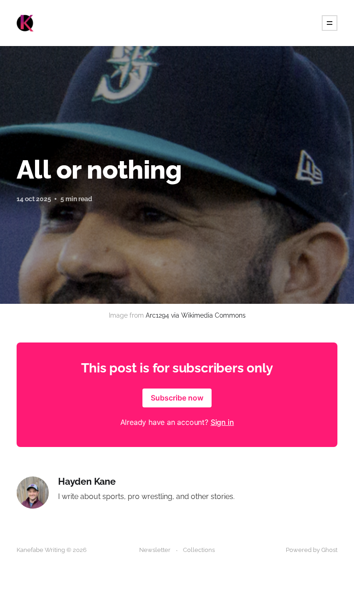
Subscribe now (177, 397)
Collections (199, 549)
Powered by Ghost (311, 549)
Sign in (222, 422)
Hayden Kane (87, 481)
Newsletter (155, 549)
